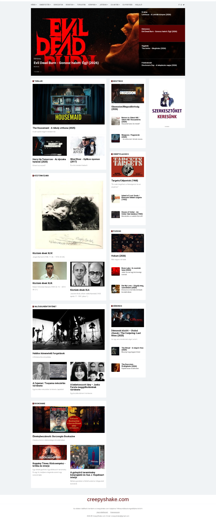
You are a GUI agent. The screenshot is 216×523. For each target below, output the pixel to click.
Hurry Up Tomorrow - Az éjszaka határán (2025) (49, 160)
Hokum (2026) (118, 255)
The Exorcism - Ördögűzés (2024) (129, 365)
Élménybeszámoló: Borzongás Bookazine (54, 436)
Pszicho (117, 231)
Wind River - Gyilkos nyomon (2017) (85, 160)
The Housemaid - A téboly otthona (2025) (54, 128)
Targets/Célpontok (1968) (124, 180)
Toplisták (81, 5)
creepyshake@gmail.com (120, 516)
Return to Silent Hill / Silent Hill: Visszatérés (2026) (131, 120)
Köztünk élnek (41, 176)
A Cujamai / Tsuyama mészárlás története (49, 384)
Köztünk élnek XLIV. (43, 253)
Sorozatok (58, 5)
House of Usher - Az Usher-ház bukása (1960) (132, 213)
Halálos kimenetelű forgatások (49, 353)
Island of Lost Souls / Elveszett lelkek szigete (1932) (132, 198)
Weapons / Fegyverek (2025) (131, 136)
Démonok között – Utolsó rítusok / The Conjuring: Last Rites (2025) (126, 333)
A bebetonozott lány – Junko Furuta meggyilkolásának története (85, 387)
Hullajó (138, 5)
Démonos (117, 306)
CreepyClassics (121, 154)
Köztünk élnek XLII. (80, 290)
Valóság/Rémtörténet (45, 306)
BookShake (39, 403)
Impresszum (115, 512)
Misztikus (118, 81)
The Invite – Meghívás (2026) (111, 63)
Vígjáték (92, 59)
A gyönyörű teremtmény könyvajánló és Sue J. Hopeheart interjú (87, 475)
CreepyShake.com (99, 516)
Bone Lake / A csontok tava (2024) (131, 269)
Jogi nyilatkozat (102, 512)
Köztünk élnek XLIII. (43, 283)
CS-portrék (127, 5)
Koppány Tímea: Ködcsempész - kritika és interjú (49, 464)
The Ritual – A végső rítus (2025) (132, 349)
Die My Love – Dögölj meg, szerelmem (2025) (133, 287)
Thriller (38, 81)
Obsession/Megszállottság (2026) (125, 108)
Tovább (92, 72)
